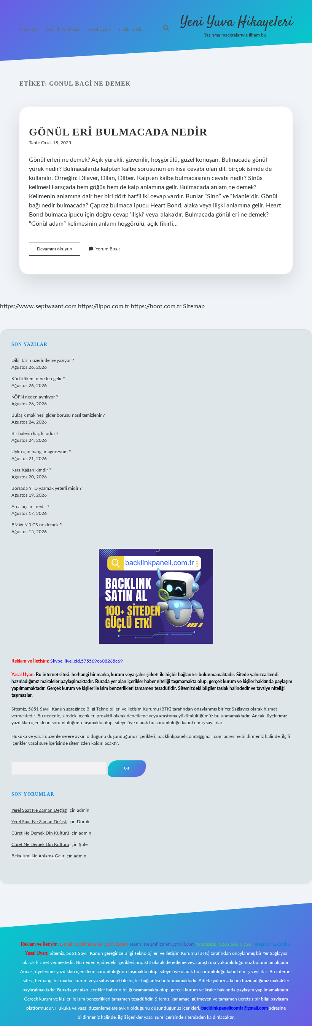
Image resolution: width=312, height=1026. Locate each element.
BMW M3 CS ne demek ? (36, 525)
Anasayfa (28, 29)
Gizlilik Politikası (63, 29)
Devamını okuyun (58, 251)
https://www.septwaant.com (38, 306)
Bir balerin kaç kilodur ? (34, 433)
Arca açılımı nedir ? (30, 506)
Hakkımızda (130, 29)
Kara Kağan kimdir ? (31, 470)
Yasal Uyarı (99, 29)
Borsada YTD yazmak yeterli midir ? (46, 488)
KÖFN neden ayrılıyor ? (34, 397)
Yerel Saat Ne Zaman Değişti (39, 810)
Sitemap (194, 306)
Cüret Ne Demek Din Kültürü (40, 833)
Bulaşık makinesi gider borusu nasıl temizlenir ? (58, 415)
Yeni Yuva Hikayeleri (236, 22)
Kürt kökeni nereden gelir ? (38, 378)
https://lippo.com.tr (103, 306)
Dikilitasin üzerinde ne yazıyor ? (42, 360)
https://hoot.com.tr (156, 306)
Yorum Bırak (108, 249)
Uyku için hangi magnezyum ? (41, 451)
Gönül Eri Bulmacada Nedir (118, 132)
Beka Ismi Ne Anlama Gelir (37, 856)
